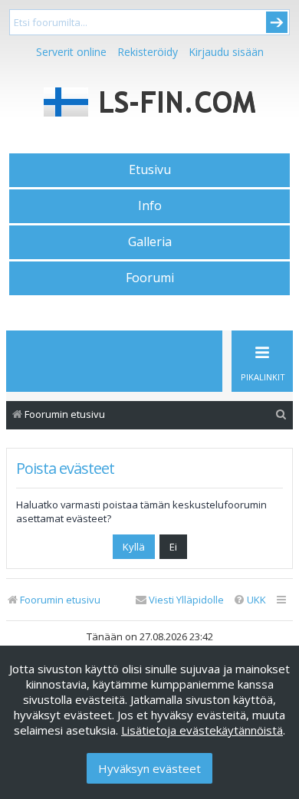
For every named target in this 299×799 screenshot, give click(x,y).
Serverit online (71, 51)
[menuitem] (281, 414)
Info (150, 205)
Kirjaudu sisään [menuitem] (226, 51)
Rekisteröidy (147, 51)
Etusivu (150, 169)
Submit (276, 22)
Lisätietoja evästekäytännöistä (202, 730)
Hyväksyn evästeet (149, 768)
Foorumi (150, 277)
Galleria (150, 241)
